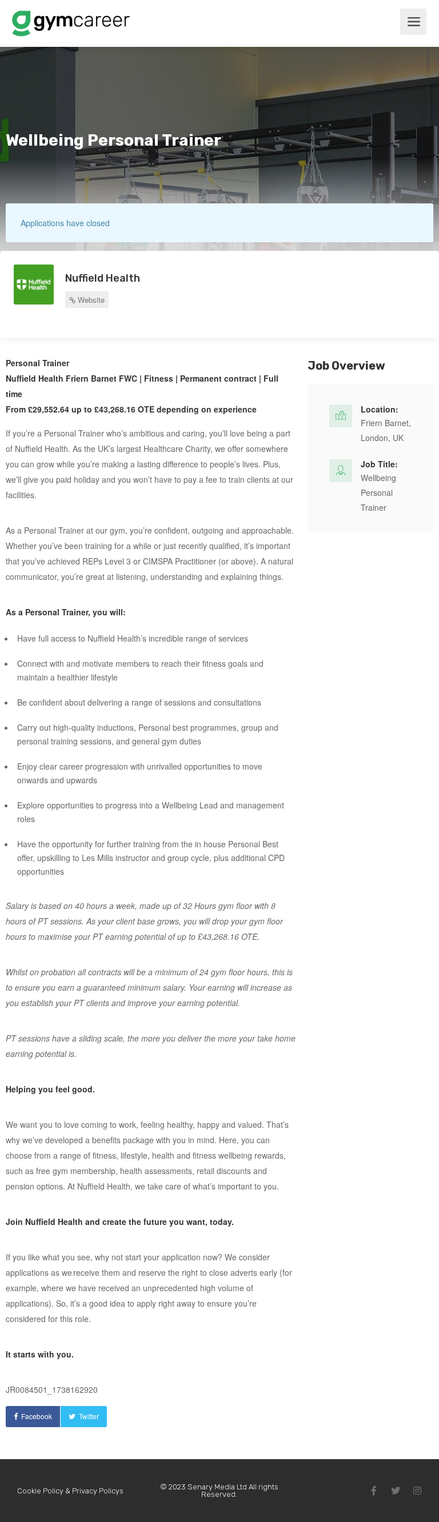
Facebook (36, 1416)
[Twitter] (395, 1490)
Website (90, 299)
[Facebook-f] (373, 1490)
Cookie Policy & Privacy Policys (70, 1491)
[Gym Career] (70, 30)
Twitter (89, 1416)
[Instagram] (417, 1490)
